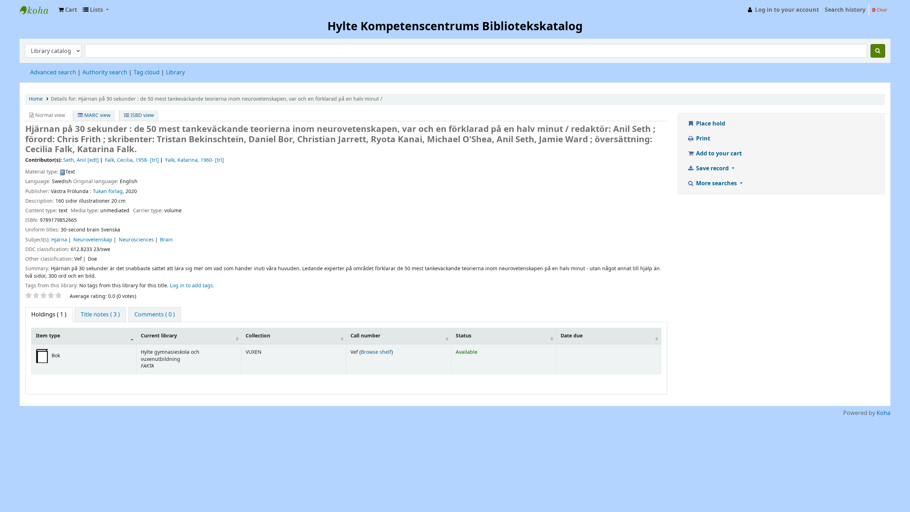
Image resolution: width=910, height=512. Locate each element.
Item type (48, 336)
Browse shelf (376, 352)
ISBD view (141, 115)
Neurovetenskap (92, 240)
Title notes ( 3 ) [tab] (100, 314)
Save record (712, 168)
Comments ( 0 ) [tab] (154, 314)
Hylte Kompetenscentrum (37, 10)
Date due (572, 336)
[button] (67, 10)
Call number (365, 336)
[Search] (878, 51)
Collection (258, 336)
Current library (159, 336)
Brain (166, 240)
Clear (881, 9)
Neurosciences (136, 240)
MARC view (97, 115)
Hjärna (59, 240)
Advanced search (53, 72)
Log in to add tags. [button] (192, 285)
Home (36, 99)
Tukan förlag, (108, 191)
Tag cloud (147, 72)
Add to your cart (718, 153)
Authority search (104, 72)
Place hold (710, 123)
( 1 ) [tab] (48, 314)
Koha (883, 413)
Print (702, 138)
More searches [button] (716, 183)
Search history (845, 10)
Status (463, 336)
